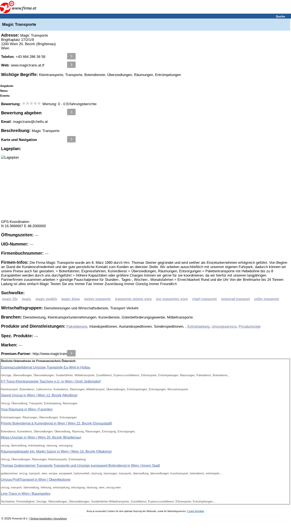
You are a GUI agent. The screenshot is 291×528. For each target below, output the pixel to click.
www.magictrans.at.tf (22, 65)
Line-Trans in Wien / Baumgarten (25, 493)
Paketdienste (76, 326)
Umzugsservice (224, 326)
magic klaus (70, 299)
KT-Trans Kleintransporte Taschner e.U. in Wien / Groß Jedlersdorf (51, 381)
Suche (280, 16)
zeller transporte (266, 299)
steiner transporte (97, 299)
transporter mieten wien (133, 299)
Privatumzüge (250, 326)
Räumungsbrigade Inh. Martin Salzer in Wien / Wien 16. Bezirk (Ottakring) (56, 451)
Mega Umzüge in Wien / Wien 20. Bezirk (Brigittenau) (41, 437)
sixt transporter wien (172, 299)
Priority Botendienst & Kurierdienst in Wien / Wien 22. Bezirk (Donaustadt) (56, 423)
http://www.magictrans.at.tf (38, 354)
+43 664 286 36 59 (23, 57)
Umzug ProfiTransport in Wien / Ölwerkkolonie (36, 479)
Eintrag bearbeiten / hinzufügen (48, 518)
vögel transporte (204, 299)
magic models (46, 299)
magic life (10, 299)
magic (26, 299)
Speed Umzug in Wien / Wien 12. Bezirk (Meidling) (39, 395)
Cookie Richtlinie (195, 511)
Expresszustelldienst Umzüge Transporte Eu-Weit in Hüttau (45, 367)
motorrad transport (235, 299)
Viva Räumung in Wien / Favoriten (27, 409)
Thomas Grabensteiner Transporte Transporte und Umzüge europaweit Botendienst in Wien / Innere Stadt (80, 465)
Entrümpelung (198, 326)
